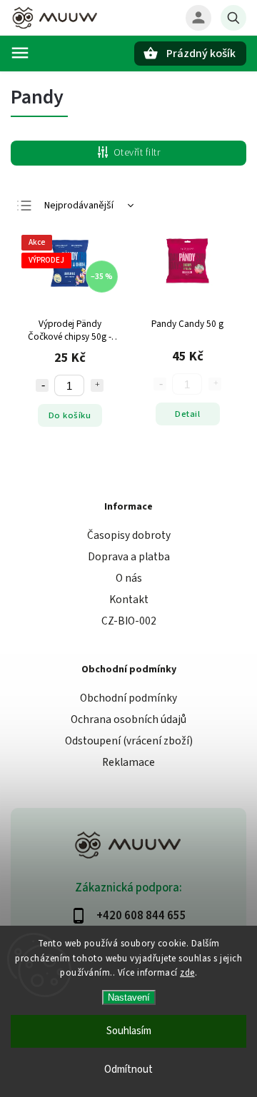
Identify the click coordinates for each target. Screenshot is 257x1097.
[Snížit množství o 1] (42, 385)
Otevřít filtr (137, 153)
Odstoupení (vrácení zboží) (129, 741)
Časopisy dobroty (129, 535)
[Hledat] (233, 18)
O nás (129, 578)
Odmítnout (128, 1069)
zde (187, 972)
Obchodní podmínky (128, 698)
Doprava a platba (129, 557)
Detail (187, 414)
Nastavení (129, 997)
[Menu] (20, 53)
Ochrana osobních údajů (128, 719)
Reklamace (128, 762)
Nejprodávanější (79, 205)
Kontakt (128, 599)
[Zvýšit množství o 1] (97, 385)
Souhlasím (128, 1030)
